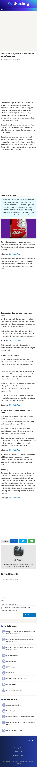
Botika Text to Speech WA (14, 690)
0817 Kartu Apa (14, 498)
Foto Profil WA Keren (12, 655)
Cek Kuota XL (10, 673)
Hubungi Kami (18, 748)
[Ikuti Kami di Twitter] (33, 740)
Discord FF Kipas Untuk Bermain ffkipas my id (20, 716)
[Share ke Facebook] (14, 541)
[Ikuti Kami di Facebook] (25, 740)
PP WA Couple (10, 667)
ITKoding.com (23, 761)
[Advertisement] (18, 31)
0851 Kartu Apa (14, 405)
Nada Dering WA (11, 661)
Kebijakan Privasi (18, 755)
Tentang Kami (18, 752)
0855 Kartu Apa (14, 450)
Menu (3, 9)
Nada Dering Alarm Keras (14, 730)
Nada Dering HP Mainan (13, 705)
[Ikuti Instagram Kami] (29, 740)
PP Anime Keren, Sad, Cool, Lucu (16, 678)
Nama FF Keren (11, 684)
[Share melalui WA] (31, 541)
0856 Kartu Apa (14, 254)
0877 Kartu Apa (15, 341)
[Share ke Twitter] (23, 541)
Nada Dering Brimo (12, 711)
